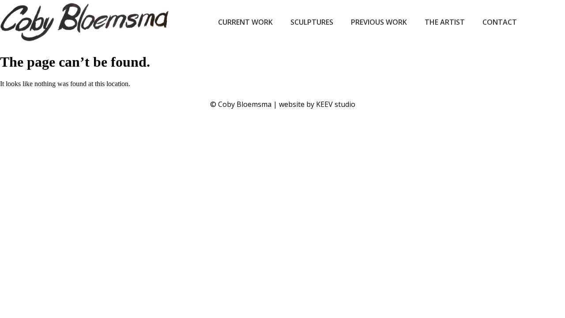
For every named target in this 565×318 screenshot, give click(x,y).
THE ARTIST (445, 22)
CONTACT (499, 22)
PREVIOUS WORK (379, 22)
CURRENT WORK (245, 22)
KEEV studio (335, 104)
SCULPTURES (311, 22)
